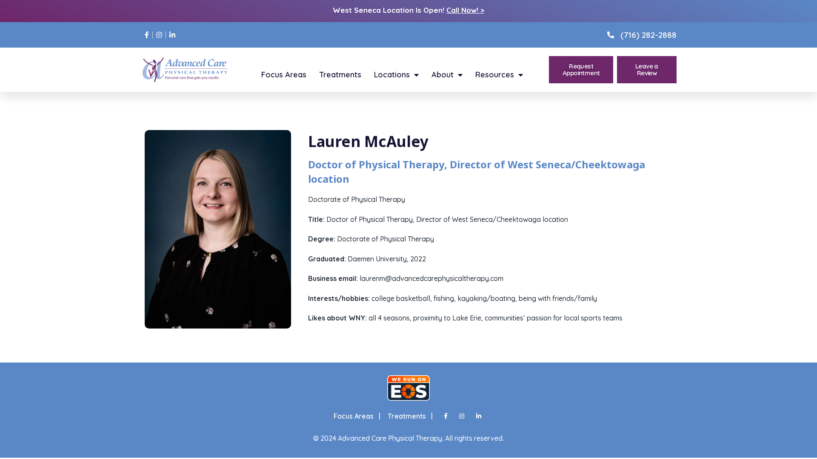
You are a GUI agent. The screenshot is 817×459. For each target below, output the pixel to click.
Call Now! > (465, 10)
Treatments (340, 75)
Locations (392, 75)
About (442, 75)
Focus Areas (283, 75)
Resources (494, 75)
